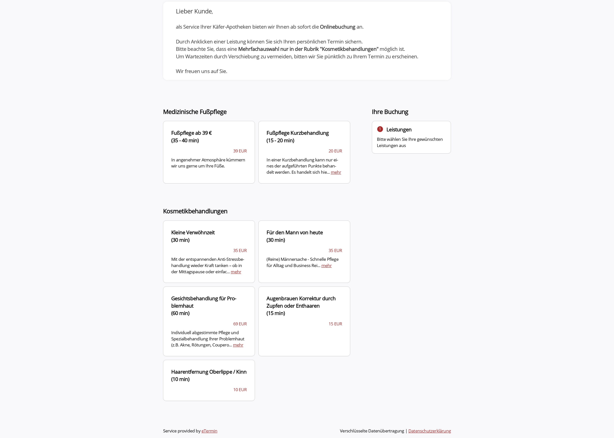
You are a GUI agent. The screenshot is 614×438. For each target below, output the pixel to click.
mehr (336, 172)
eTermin (209, 431)
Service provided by (190, 431)
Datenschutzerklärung (429, 431)
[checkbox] (209, 152)
